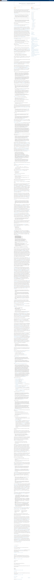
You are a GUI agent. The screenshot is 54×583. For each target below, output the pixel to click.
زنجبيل (26, 269)
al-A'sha (22, 314)
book (23, 26)
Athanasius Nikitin (17, 363)
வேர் (29, 209)
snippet (19, 25)
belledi (17, 444)
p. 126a (27, 385)
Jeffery (25, 315)
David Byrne (26, 529)
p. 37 (17, 459)
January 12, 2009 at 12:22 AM (18, 552)
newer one (20, 503)
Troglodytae (24, 82)
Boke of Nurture (23, 53)
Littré (28, 147)
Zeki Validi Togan (23, 493)
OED (20, 56)
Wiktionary (15, 519)
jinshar (25, 181)
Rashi (21, 304)
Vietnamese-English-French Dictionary (35, 54)
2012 (32, 14)
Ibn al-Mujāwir (17, 420)
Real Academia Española (34, 46)
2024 (32, 12)
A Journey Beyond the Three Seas (23, 363)
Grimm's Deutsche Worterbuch (34, 44)
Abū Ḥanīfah (16, 505)
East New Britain (25, 68)
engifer (20, 191)
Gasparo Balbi (17, 380)
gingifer (17, 164)
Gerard (20, 431)
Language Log (19, 36)
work (15, 190)
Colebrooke (24, 224)
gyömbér (19, 195)
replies (27, 215)
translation (16, 281)
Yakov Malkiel (15, 534)
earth (21, 525)
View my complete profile (34, 9)
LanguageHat (32, 32)
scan (16, 329)
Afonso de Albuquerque (18, 379)
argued (16, 213)
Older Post (29, 577)
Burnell (28, 214)
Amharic (19, 277)
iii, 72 (18, 165)
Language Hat (23, 36)
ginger (25, 63)
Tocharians (26, 502)
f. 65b (21, 380)
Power (16, 51)
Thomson (18, 336)
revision (17, 341)
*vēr (17, 209)
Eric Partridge (18, 539)
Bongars (21, 329)
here (15, 34)
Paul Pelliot (24, 119)
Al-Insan (15, 306)
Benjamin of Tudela (17, 409)
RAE (19, 453)
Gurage (21, 278)
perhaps (17, 49)
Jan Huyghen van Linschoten (19, 389)
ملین (15, 485)
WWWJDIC (32, 48)
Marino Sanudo (20, 327)
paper (17, 528)
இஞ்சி (28, 211)
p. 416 (20, 174)
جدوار (20, 487)
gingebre (25, 144)
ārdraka (22, 250)
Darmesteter (25, 303)
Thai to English (33, 53)
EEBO (22, 451)
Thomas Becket (26, 149)
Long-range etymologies (34, 55)
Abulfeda (21, 325)
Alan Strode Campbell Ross (17, 26)
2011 (32, 15)
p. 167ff (29, 257)
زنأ (17, 320)
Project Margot (21, 155)
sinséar (19, 181)
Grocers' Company (19, 38)
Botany (15, 337)
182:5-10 (15, 199)
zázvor (25, 197)
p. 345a (24, 386)
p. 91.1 (24, 411)
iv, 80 (22, 352)
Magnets (33, 20)
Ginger (15, 7)
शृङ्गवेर (20, 206)
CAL (14, 299)
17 (16, 306)
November (34, 19)
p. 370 (21, 489)
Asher (20, 414)
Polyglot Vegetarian (27, 3)
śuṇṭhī (25, 250)
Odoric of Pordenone (22, 391)
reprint (26, 451)
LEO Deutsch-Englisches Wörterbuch (35, 45)
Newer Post (15, 577)
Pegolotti (23, 43)
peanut (20, 210)
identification (17, 325)
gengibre (22, 148)
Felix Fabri (17, 419)
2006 (32, 29)
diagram (17, 540)
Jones (15, 362)
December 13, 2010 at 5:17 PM (18, 574)
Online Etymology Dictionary (34, 41)
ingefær (15, 191)
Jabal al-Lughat (33, 34)
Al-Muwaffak (17, 473)
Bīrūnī (18, 492)
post (19, 61)
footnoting (25, 313)
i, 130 (23, 379)
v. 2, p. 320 (22, 170)
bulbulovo (32, 33)
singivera (26, 205)
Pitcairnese (26, 26)
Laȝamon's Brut (19, 170)
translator (17, 302)
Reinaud (15, 325)
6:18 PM (20, 542)
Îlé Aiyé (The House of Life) (22, 529)
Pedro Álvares (17, 385)
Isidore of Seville (16, 96)
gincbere (27, 184)
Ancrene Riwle (17, 174)
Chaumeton (15, 336)
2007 (32, 28)
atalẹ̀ (27, 519)
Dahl (20, 68)
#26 (21, 381)
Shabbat (28, 280)
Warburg (18, 67)
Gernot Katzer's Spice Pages (34, 37)
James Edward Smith (23, 338)
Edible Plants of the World (34, 38)
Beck (17, 81)
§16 (24, 394)
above (21, 425)
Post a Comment (15, 576)
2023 (32, 13)
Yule (21, 103)
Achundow (20, 482)
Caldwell (15, 213)
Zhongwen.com (33, 47)
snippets (18, 390)
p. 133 (21, 420)
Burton (18, 313)
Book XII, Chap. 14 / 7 (23, 89)
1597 (17, 435)
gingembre (26, 147)
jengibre (21, 144)
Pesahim (25, 285)
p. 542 (20, 419)
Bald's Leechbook (25, 164)
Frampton (18, 132)
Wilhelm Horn (18, 190)
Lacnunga (16, 165)
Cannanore (17, 384)
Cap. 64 (23, 389)
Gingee (25, 333)
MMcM (15, 554)
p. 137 (25, 477)
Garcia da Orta (17, 381)
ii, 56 (28, 164)
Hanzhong (15, 121)
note (17, 104)
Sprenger (29, 420)
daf (14, 281)
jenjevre (15, 304)
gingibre (17, 147)
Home (22, 577)
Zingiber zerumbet (16, 484)
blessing (23, 297)
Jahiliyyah (19, 314)
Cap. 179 (28, 109)
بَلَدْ (22, 444)
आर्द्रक (14, 230)
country (26, 454)
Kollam (29, 48)
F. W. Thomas (17, 259)
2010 (32, 16)
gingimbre (24, 148)
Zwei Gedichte (22, 315)
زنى (22, 320)
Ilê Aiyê (29, 528)
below (24, 180)
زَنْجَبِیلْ (21, 269)
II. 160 (23, 75)
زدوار (24, 487)
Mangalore (25, 354)
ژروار (27, 487)
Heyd (18, 43)
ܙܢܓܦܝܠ (29, 271)
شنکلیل (20, 270)
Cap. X (23, 382)
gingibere (24, 185)
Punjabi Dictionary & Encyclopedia (35, 52)
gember (18, 185)
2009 (32, 17)
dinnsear (16, 181)
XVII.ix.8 (23, 98)
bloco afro (17, 529)
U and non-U (21, 28)
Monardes (15, 122)
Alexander (15, 546)
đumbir (28, 196)
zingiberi (27, 142)
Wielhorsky (24, 376)
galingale (21, 78)
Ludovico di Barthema (18, 382)
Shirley (26, 161)
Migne (14, 163)
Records (15, 38)
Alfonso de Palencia (24, 507)
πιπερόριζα (21, 204)
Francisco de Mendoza (20, 122)
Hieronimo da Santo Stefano (19, 386)
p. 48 (22, 359)
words (16, 211)
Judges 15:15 (23, 423)
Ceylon (17, 388)
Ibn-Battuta (24, 351)
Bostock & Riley (23, 95)
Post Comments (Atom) (19, 579)
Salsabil (24, 305)
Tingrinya (15, 278)
